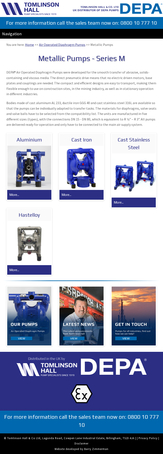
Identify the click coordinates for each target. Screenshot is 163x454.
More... (14, 195)
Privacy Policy (148, 438)
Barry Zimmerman (96, 449)
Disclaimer (81, 443)
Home (29, 44)
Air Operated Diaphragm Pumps (62, 44)
